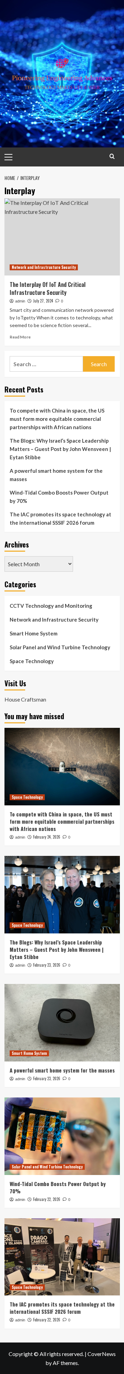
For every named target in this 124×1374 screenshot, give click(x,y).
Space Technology (32, 661)
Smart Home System (34, 633)
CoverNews (101, 1353)
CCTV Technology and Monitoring (51, 606)
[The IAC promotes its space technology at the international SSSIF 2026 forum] (62, 1256)
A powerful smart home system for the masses (56, 475)
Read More (20, 337)
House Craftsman (25, 699)
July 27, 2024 (43, 301)
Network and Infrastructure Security (44, 267)
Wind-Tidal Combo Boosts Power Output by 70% (59, 496)
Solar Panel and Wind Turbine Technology (60, 647)
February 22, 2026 (46, 1199)
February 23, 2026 (46, 965)
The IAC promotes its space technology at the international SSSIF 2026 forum (60, 518)
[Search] (112, 156)
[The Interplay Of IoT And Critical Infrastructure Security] (62, 236)
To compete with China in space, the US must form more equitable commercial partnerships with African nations (57, 418)
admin (20, 301)
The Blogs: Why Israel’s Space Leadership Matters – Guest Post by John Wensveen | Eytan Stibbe (60, 448)
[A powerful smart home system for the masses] (62, 1022)
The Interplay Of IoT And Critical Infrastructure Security (47, 288)
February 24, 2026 (46, 837)
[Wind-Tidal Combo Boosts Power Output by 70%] (62, 1136)
